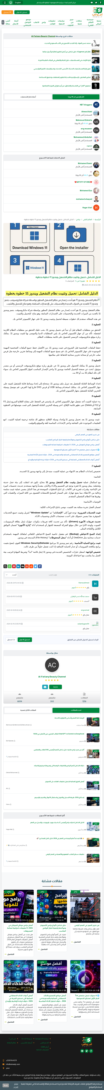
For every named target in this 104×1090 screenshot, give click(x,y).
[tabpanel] (52, 126)
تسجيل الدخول (24, 640)
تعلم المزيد (15, 1085)
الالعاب (36, 22)
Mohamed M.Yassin (12, 989)
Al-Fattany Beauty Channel (43, 36)
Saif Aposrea (9, 741)
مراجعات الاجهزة (61, 22)
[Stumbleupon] (27, 566)
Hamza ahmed (84, 583)
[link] (52, 680)
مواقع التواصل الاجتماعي (27, 22)
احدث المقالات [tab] (76, 710)
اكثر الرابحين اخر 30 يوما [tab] (76, 97)
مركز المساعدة (70, 3)
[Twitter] (35, 566)
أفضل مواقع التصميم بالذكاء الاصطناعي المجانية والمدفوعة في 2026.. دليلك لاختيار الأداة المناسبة (63, 455)
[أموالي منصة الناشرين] (97, 12)
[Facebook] (40, 566)
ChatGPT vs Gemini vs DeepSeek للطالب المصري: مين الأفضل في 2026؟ (58, 734)
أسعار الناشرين (26, 1043)
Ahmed (74, 990)
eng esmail (85, 610)
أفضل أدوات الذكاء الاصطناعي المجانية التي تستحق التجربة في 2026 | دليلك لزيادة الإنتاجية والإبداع (63, 460)
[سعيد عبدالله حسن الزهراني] (95, 597)
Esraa (73, 920)
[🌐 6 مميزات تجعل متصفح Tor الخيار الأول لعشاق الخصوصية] (85, 976)
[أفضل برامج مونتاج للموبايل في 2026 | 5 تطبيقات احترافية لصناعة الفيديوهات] (19, 906)
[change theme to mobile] (5, 2)
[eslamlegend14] (92, 624)
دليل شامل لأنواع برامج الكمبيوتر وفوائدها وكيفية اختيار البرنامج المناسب (72, 440)
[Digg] (22, 566)
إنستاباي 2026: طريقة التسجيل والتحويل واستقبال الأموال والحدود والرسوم (59, 797)
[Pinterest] (14, 566)
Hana (8, 804)
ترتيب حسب (53, 575)
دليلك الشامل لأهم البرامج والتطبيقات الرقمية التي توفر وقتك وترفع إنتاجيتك (59, 766)
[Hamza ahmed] (95, 583)
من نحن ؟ (12, 1039)
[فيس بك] (100, 2)
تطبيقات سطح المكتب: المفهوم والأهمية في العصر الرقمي (65, 854)
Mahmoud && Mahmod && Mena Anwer (18, 725)
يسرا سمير (42, 990)
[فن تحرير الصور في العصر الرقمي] (85, 906)
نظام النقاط (11, 1043)
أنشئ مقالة (8, 22)
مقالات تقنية (79, 22)
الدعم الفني (44, 1043)
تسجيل (10, 640)
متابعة (55, 687)
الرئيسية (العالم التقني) (90, 22)
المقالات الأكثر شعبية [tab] (28, 710)
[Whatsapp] (10, 566)
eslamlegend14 (83, 624)
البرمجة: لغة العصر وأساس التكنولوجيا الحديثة (69, 718)
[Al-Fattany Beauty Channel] (52, 665)
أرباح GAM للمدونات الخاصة (42, 1048)
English (18, 3)
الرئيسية (98, 219)
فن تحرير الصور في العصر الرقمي (87, 435)
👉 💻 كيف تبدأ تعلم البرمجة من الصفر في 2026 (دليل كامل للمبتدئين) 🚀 (60, 838)
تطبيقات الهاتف (51, 22)
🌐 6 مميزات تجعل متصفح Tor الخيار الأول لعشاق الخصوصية (76, 450)
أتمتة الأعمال (15, 22)
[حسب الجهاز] (11, 3)
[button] (5, 566)
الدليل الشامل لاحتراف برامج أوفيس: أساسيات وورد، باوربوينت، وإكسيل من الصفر (57, 822)
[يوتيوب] (92, 2)
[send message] (45, 687)
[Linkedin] (18, 566)
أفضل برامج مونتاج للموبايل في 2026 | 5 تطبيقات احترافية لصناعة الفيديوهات (70, 445)
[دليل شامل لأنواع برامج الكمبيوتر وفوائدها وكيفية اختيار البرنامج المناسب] (52, 906)
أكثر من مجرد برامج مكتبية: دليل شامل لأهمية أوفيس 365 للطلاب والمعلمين (59, 750)
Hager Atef (9, 829)
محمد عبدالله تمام (44, 918)
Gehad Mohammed (12, 772)
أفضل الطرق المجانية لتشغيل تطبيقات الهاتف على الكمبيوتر (64, 781)
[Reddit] (31, 566)
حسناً (6, 1085)
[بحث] (3, 22)
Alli (7, 788)
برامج (44, 22)
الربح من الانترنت (70, 22)
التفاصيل (77, 942)
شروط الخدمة (26, 1039)
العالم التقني (87, 219)
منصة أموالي (98, 22)
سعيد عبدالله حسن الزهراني (79, 596)
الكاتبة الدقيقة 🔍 (11, 756)
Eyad (7, 920)
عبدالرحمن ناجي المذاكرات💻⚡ (15, 845)
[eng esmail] (95, 611)
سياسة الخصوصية (57, 3)
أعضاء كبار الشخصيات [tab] (28, 97)
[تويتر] (96, 2)
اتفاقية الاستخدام (43, 3)
